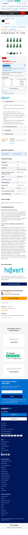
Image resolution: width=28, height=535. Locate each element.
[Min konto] (22, 3)
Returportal (14, 419)
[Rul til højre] (26, 13)
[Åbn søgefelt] (17, 3)
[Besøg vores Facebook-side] (4, 455)
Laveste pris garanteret (9, 93)
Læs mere (12, 143)
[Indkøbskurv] (25, 3)
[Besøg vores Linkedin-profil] (6, 455)
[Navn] (20, 3)
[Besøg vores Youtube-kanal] (2, 455)
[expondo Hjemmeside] (2, 26)
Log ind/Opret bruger (7, 70)
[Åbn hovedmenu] (1, 3)
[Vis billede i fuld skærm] (26, 50)
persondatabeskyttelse (12, 401)
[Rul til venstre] (1, 13)
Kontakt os (14, 414)
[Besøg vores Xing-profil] (9, 455)
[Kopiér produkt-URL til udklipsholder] (26, 31)
